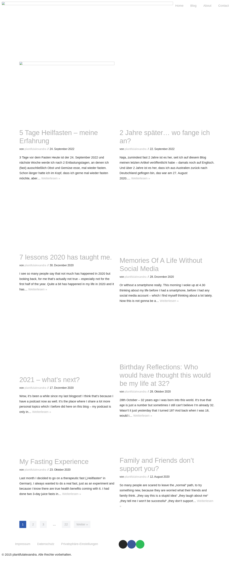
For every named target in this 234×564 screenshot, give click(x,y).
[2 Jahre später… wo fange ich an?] (167, 93)
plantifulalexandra (35, 148)
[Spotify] (140, 544)
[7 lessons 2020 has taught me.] (66, 218)
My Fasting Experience (54, 461)
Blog (193, 5)
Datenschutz (45, 544)
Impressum (22, 544)
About (207, 5)
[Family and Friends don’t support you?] (167, 438)
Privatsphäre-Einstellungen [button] (79, 544)
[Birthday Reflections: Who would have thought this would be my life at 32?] (167, 334)
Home (179, 5)
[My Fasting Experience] (66, 439)
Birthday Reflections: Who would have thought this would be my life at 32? (165, 375)
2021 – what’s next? (49, 379)
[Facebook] (131, 544)
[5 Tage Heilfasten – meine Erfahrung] (66, 93)
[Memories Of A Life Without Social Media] (167, 219)
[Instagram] (123, 544)
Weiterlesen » (50, 178)
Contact (223, 5)
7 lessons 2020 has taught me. (65, 257)
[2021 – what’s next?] (66, 340)
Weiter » (82, 524)
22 (66, 524)
